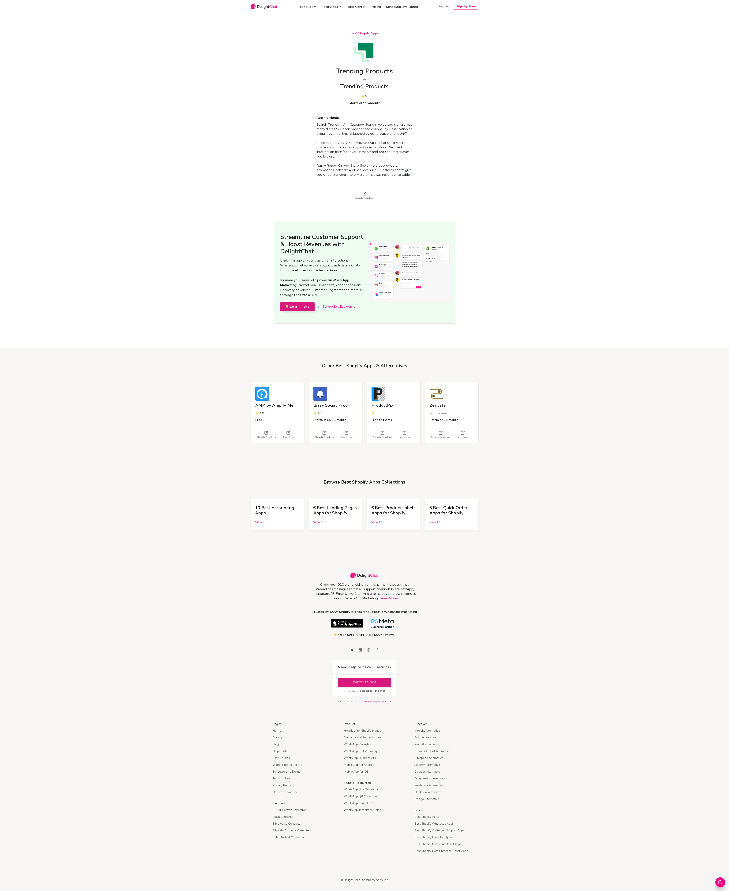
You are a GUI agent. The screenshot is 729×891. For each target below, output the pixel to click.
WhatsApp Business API (360, 758)
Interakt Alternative (427, 730)
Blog (276, 744)
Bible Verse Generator (287, 823)
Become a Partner (285, 792)
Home (277, 730)
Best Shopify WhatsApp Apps (434, 823)
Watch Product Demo (287, 765)
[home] (264, 6)
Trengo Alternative (426, 799)
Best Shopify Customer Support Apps (439, 830)
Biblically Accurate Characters (292, 830)
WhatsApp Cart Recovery (361, 751)
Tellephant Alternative (428, 778)
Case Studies (281, 758)
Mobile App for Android (359, 765)
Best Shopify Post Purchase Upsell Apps (441, 851)
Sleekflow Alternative (428, 792)
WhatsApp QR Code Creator (362, 796)
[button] (308, 7)
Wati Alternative (425, 744)
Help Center (356, 7)
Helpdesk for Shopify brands (362, 730)
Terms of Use (281, 778)
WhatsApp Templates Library (363, 810)
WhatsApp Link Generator (361, 789)
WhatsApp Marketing (358, 744)
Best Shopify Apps (364, 33)
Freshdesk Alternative (428, 785)
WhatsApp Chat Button (359, 803)
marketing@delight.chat (378, 701)
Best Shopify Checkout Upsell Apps (437, 844)
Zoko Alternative (425, 737)
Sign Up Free (466, 6)
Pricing (376, 7)
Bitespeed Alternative (428, 758)
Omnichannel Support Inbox (362, 737)
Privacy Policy (282, 785)
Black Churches (283, 817)
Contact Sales (364, 682)
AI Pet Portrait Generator (289, 810)
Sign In (444, 6)
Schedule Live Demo (402, 7)
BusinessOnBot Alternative (432, 751)
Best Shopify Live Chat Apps (433, 837)
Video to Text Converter (288, 837)
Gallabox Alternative (427, 771)
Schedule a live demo (339, 306)
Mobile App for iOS (356, 771)
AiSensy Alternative (427, 765)
